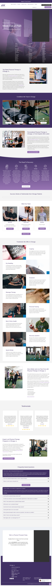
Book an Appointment (30, 396)
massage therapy (5, 451)
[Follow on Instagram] (10, 578)
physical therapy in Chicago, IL (34, 139)
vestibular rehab (46, 382)
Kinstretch (32, 277)
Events (36, 4)
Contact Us (34, 7)
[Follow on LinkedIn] (13, 578)
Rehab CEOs (32, 583)
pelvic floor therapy (19, 450)
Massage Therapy (11, 292)
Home (12, 4)
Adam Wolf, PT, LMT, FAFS (12, 75)
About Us (14, 4)
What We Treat (23, 4)
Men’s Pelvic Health (11, 321)
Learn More (8, 122)
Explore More (26, 186)
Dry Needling (9, 263)
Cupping (31, 249)
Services (18, 4)
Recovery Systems (34, 335)
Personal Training (34, 306)
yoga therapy (21, 85)
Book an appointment (8, 458)
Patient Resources (31, 4)
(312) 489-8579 (48, 7)
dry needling (42, 382)
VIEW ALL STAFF (26, 233)
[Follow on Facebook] (11, 578)
